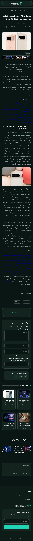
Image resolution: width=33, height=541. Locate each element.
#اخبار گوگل (17, 302)
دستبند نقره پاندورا (23, 469)
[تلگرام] (16, 376)
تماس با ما (13, 495)
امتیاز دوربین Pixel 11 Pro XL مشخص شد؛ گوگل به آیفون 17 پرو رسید (9, 403)
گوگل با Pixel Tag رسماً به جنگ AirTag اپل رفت (24, 425)
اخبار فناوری (7, 282)
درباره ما (19, 495)
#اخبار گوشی (26, 302)
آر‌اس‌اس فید (28, 499)
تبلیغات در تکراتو (27, 495)
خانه (30, 10)
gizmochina (24, 293)
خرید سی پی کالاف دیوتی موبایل (20, 473)
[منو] (30, 3)
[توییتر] (25, 376)
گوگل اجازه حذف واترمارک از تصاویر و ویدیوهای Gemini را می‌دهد (9, 426)
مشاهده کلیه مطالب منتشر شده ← (14, 312)
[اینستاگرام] (21, 376)
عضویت (16, 527)
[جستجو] (2, 3)
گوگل (25, 10)
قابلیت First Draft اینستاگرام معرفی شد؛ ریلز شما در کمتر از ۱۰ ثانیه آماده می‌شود (19, 449)
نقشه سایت (6, 495)
